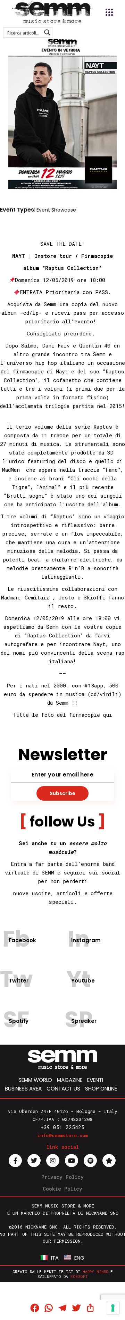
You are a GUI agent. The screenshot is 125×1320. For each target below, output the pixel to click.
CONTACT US (63, 1088)
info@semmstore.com (63, 1135)
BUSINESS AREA (23, 1088)
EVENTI (95, 1080)
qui (107, 714)
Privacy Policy (62, 1177)
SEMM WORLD (35, 1080)
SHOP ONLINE (101, 1088)
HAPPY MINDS (95, 1271)
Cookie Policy (62, 1188)
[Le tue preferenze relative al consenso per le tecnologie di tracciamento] (112, 1307)
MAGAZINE (69, 1080)
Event (43, 209)
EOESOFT (79, 1276)
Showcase (63, 209)
